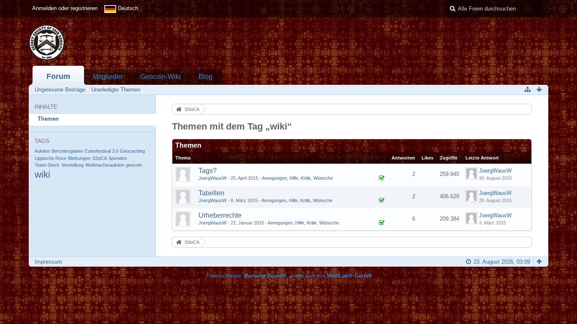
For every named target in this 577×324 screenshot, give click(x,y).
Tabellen (211, 193)
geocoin (134, 164)
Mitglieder (107, 76)
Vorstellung (72, 164)
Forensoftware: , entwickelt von (288, 276)
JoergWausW (212, 178)
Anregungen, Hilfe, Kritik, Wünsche (297, 178)
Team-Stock (47, 164)
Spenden (118, 158)
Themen (48, 119)
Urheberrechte (220, 215)
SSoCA (99, 158)
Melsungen (79, 158)
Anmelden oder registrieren (65, 8)
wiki (42, 174)
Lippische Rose (50, 158)
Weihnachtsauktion (104, 164)
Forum (58, 76)
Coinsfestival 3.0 (101, 151)
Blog (205, 76)
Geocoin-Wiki (160, 76)
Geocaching (132, 151)
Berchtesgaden (67, 151)
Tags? (208, 170)
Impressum (48, 262)
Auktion (42, 151)
